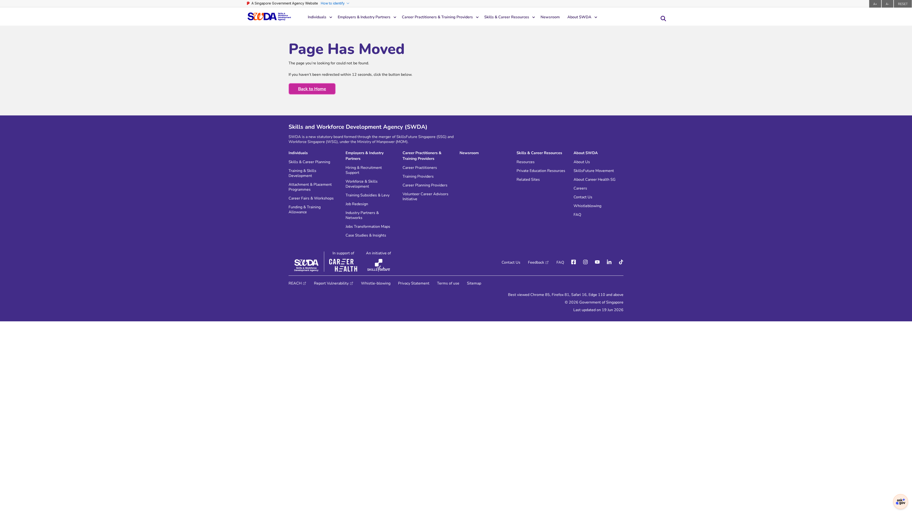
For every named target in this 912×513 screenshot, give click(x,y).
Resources (526, 162)
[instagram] (585, 262)
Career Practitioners (420, 167)
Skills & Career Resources (506, 17)
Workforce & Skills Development (362, 184)
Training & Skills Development (302, 173)
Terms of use (448, 283)
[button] (900, 501)
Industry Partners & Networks (362, 215)
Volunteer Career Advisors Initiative (425, 197)
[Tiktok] (621, 262)
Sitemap (474, 283)
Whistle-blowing (375, 283)
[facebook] (573, 262)
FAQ (577, 214)
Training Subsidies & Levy (368, 195)
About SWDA (579, 17)
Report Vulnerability (331, 283)
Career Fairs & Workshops (311, 198)
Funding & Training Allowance (305, 210)
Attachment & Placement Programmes (310, 187)
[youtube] (597, 262)
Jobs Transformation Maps (368, 226)
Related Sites (528, 179)
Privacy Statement (413, 283)
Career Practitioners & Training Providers (437, 17)
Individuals (317, 17)
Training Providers (418, 176)
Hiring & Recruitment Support (364, 170)
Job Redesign (357, 204)
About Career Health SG (595, 179)
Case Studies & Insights (366, 235)
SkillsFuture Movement (594, 170)
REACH (295, 283)
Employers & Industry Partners (364, 17)
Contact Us (583, 197)
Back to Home (312, 89)
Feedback (536, 262)
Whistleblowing (587, 206)
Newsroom (550, 17)
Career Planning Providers (425, 185)
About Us (582, 162)
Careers (580, 188)
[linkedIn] (609, 262)
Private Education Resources (541, 170)
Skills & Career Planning (309, 162)
